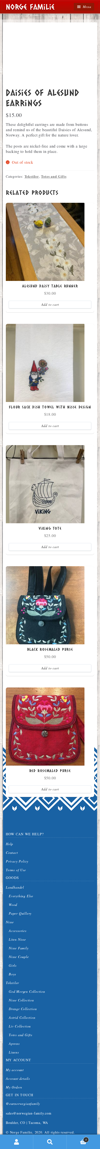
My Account (16, 1142)
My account (15, 1069)
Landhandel (15, 887)
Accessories (17, 930)
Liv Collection (20, 1026)
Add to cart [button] (50, 304)
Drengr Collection (23, 1008)
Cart (77, 1138)
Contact (12, 852)
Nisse (10, 922)
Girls (13, 965)
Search (50, 1142)
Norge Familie (30, 6)
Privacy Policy (17, 861)
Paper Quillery (20, 913)
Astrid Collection (22, 1017)
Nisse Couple (19, 956)
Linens (14, 1052)
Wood (13, 904)
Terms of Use (16, 870)
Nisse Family (19, 948)
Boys (12, 974)
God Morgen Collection (27, 991)
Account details (18, 1078)
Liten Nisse (17, 939)
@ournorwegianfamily (23, 1103)
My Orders (14, 1087)
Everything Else (21, 896)
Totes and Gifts (53, 176)
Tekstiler (32, 176)
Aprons (14, 1043)
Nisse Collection (21, 1000)
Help (9, 844)
